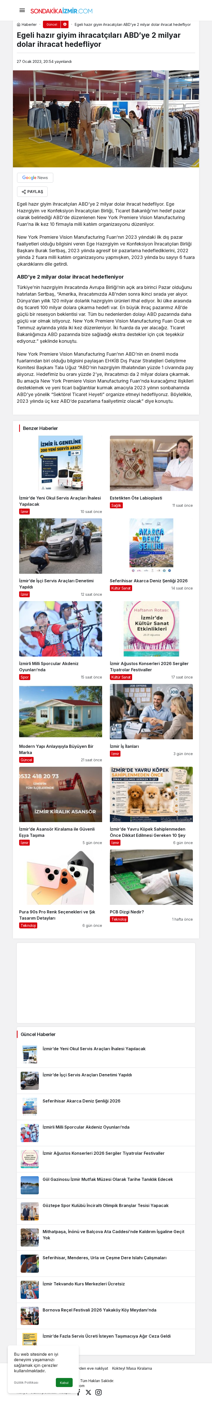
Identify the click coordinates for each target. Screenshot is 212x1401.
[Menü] (22, 10)
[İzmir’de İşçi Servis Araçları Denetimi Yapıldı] (60, 557)
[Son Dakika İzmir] (61, 9)
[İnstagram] (98, 1392)
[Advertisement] (106, 983)
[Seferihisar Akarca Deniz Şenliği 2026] (151, 557)
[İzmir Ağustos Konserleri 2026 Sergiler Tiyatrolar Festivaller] (151, 640)
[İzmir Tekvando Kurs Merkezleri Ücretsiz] (106, 1290)
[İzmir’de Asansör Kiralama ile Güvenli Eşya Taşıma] (60, 806)
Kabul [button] (64, 1383)
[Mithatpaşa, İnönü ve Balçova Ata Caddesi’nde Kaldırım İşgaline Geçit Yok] (106, 1237)
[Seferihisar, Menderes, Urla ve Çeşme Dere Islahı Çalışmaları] (106, 1264)
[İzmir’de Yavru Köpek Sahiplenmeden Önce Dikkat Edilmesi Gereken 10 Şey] (151, 806)
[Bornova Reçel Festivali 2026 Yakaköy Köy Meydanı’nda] (106, 1316)
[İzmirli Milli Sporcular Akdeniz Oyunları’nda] (60, 640)
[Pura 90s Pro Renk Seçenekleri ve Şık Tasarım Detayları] (60, 888)
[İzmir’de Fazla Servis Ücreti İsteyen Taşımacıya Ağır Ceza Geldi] (106, 1342)
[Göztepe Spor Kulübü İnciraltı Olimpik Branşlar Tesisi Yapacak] (106, 1211)
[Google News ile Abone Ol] (35, 178)
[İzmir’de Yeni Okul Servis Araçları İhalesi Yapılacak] (60, 475)
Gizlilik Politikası (26, 1382)
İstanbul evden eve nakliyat (84, 1368)
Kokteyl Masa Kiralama (132, 1368)
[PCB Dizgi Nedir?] (151, 888)
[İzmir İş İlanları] (151, 723)
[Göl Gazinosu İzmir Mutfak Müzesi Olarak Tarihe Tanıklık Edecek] (106, 1185)
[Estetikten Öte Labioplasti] (151, 475)
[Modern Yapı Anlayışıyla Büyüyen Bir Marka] (60, 723)
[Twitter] (88, 1392)
